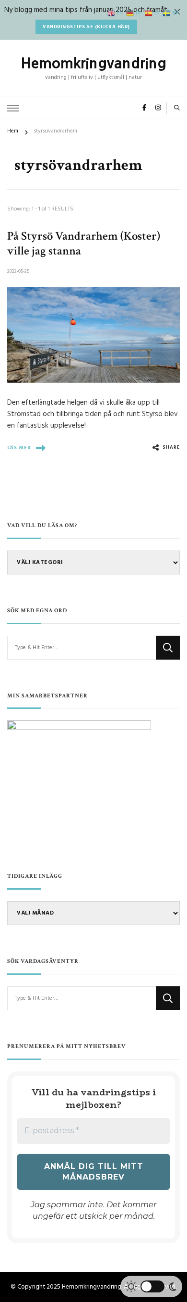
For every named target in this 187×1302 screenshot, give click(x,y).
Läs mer (19, 448)
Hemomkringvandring (93, 63)
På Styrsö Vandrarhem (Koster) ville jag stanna (83, 243)
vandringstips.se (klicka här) (86, 27)
